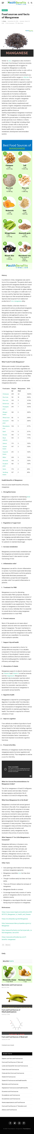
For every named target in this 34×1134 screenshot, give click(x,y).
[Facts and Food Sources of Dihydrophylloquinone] (17, 999)
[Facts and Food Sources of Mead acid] (17, 1026)
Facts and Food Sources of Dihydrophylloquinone (11, 1011)
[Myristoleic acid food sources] (17, 974)
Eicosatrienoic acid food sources (11, 1098)
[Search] (31, 3)
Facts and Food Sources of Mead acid (14, 1037)
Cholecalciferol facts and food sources (13, 1073)
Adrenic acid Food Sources (9, 1109)
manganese (18, 301)
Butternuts (6, 403)
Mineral (4, 10)
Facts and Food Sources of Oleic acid (12, 1062)
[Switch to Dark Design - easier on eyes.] (28, 3)
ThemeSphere (27, 1128)
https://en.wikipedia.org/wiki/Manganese (15, 919)
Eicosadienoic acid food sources (11, 1095)
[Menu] (3, 3)
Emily (4, 21)
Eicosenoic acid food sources (10, 1091)
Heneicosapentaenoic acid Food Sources (13, 1102)
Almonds (5, 460)
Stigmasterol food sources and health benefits (15, 1088)
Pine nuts (5, 400)
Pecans (5, 434)
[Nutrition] (17, 3)
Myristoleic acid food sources (12, 985)
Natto (4, 469)
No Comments (10, 23)
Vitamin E (16, 673)
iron (12, 301)
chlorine (26, 77)
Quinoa (5, 443)
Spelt (4, 431)
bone (28, 497)
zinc (9, 61)
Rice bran (5, 397)
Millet (4, 457)
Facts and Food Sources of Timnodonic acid (14, 1106)
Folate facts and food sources (10, 1069)
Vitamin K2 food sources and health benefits (14, 1080)
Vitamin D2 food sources (9, 1077)
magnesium (10, 676)
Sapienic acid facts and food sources (12, 1058)
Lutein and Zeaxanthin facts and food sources (15, 1066)
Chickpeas (6, 394)
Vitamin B (6, 673)
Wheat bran (6, 417)
